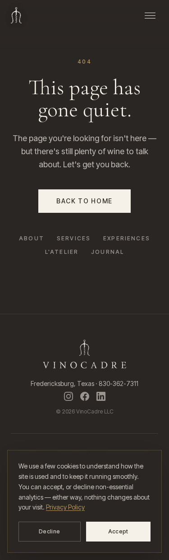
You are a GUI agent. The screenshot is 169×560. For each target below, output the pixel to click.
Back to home (84, 201)
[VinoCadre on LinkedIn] (100, 396)
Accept (118, 531)
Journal (107, 251)
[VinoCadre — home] (84, 354)
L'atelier (61, 251)
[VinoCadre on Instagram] (68, 396)
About (31, 238)
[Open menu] (150, 15)
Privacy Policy (65, 507)
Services (74, 238)
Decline (49, 531)
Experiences (126, 238)
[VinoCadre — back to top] (16, 15)
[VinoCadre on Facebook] (84, 396)
